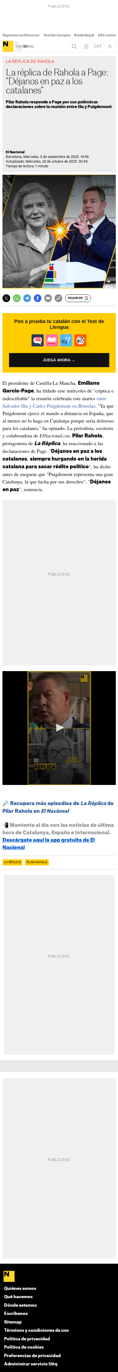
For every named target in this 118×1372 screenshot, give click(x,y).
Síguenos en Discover (21, 35)
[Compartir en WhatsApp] (17, 298)
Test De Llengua (56, 35)
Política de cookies (24, 1347)
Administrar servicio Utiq (30, 1364)
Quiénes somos (20, 1289)
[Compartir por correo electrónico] (48, 298)
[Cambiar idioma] (98, 46)
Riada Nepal (84, 35)
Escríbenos (16, 1314)
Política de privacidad (27, 1339)
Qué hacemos (18, 1297)
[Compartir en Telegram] (27, 298)
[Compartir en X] (6, 298)
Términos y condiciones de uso (36, 1330)
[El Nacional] (7, 46)
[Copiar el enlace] (58, 298)
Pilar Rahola (37, 862)
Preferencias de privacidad (32, 1356)
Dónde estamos (20, 1305)
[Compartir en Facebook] (37, 298)
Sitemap (13, 1322)
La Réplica (12, 862)
